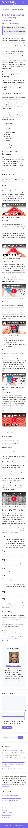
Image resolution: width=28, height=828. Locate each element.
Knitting (6, 9)
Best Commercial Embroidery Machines (11, 798)
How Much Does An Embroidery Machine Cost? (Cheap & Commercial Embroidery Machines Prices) (13, 638)
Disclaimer (4, 820)
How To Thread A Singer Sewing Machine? (12, 750)
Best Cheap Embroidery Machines (10, 800)
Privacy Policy (5, 817)
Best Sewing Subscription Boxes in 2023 (11, 768)
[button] (20, 2)
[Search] (20, 737)
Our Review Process (7, 812)
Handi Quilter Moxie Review (9, 803)
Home (3, 9)
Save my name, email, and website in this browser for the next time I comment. (13, 722)
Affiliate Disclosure (6, 815)
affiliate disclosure (15, 31)
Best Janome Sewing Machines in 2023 (11, 755)
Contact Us (4, 810)
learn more (14, 66)
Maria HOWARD (13, 666)
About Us (4, 807)
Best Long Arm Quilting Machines (10, 795)
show (12, 71)
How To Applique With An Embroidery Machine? (13, 752)
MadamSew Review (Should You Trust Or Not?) (13, 762)
